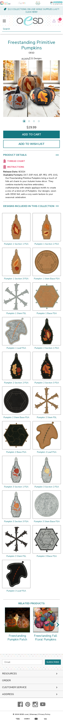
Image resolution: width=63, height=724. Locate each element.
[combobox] (31, 28)
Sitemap (33, 714)
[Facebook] (20, 704)
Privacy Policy (44, 714)
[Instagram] (35, 704)
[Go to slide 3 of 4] (34, 121)
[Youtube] (42, 704)
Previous (5, 625)
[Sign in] (54, 21)
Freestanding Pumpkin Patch (17, 637)
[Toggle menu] (4, 21)
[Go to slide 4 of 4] (39, 121)
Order (6, 680)
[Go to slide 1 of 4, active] (24, 121)
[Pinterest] (27, 704)
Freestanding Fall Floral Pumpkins (45, 637)
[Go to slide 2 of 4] (29, 121)
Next (58, 625)
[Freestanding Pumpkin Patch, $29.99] (17, 619)
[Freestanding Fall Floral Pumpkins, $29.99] (45, 619)
